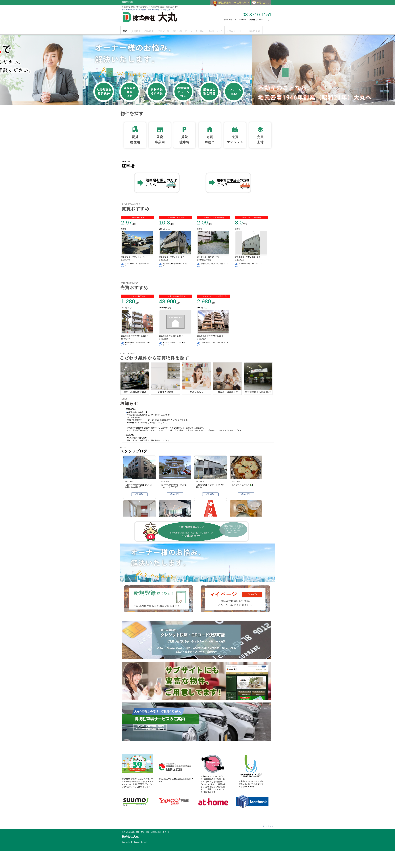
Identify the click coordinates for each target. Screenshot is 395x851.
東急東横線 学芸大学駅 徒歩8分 (210, 336)
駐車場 (123, 229)
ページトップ (267, 826)
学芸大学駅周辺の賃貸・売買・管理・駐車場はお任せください (148, 9)
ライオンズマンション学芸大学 (214, 296)
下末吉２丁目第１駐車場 (214, 217)
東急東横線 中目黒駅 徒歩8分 (171, 336)
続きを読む (139, 494)
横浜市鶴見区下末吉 (204, 260)
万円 (128, 223)
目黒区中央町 (163, 260)
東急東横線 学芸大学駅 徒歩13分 (134, 336)
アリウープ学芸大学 (175, 217)
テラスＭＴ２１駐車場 (251, 217)
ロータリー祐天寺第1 (138, 296)
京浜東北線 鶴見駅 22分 (209, 257)
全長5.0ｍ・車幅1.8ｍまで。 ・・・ (251, 264)
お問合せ (261, 3)
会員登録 (221, 3)
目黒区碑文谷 (239, 260)
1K (123, 307)
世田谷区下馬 (125, 260)
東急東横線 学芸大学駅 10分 (135, 257)
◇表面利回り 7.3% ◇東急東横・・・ (214, 342)
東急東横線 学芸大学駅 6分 (248, 257)
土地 (169, 308)
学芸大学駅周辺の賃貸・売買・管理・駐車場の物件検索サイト (145, 832)
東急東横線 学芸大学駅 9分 (172, 257)
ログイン (241, 2)
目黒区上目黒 (163, 339)
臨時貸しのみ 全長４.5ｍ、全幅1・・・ (214, 264)
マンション (166, 229)
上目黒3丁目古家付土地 (175, 296)
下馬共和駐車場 (137, 217)
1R (161, 228)
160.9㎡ (163, 307)
